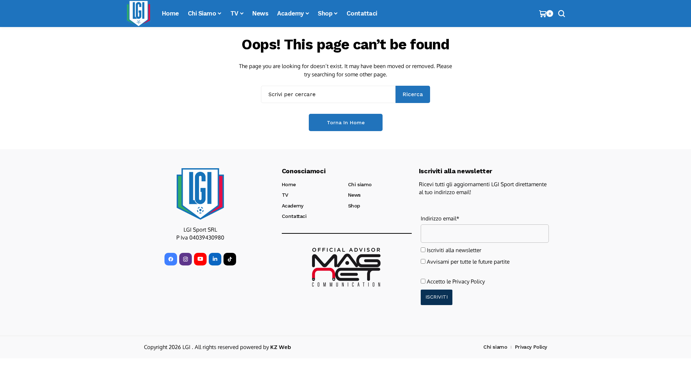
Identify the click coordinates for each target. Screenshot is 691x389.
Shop (354, 206)
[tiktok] (229, 259)
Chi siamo (360, 184)
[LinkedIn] (215, 259)
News (354, 195)
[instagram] (185, 259)
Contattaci (294, 216)
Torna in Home (346, 122)
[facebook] (170, 259)
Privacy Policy (468, 281)
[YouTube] (200, 259)
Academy (292, 206)
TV (285, 195)
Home (289, 184)
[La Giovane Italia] (200, 193)
